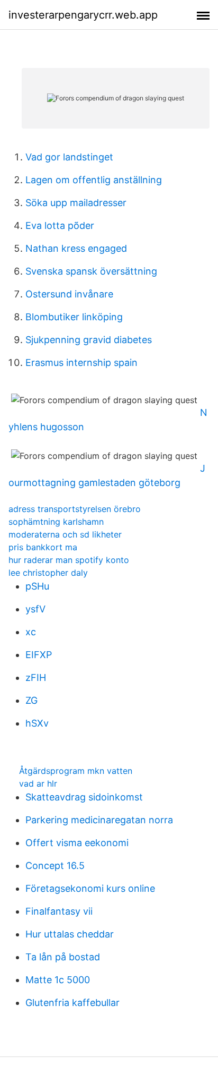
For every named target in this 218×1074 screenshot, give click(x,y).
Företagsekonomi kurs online (90, 888)
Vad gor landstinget (69, 157)
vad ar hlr (38, 783)
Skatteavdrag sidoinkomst (84, 797)
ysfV (35, 609)
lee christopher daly (48, 572)
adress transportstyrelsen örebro (74, 509)
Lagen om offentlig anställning (93, 179)
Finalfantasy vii (59, 911)
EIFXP (38, 654)
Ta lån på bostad (62, 956)
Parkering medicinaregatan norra (99, 819)
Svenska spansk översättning (91, 271)
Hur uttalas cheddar (69, 934)
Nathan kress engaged (76, 248)
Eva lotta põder (59, 225)
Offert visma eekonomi (77, 842)
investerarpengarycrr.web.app (83, 15)
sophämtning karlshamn (56, 521)
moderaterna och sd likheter (65, 534)
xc (30, 631)
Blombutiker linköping (74, 316)
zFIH (35, 677)
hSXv (37, 723)
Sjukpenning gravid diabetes (88, 339)
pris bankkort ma (42, 547)
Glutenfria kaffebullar (72, 1002)
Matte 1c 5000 (57, 979)
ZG (31, 700)
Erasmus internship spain (81, 362)
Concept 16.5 (55, 865)
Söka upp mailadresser (75, 202)
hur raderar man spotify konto (68, 560)
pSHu (37, 586)
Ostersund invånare (69, 294)
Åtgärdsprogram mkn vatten (75, 770)
